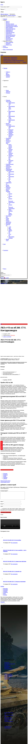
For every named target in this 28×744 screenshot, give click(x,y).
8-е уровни (10, 193)
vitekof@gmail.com (19, 60)
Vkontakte (5, 62)
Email (2, 504)
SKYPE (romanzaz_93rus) (9, 60)
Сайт (2, 506)
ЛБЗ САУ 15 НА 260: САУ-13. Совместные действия (14, 561)
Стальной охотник (10, 32)
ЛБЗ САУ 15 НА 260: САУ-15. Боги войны (12, 540)
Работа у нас (9, 44)
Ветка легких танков (10, 146)
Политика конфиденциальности (9, 663)
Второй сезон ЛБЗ (8, 124)
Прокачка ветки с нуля (11, 25)
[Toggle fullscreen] (3, 603)
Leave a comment (7, 336)
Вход (2, 11)
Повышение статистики (9, 170)
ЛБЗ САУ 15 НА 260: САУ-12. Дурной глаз (12, 571)
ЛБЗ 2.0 (7, 22)
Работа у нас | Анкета (8, 73)
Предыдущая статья (5, 480)
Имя (2, 501)
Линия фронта (9, 31)
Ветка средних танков (11, 149)
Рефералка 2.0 (9, 30)
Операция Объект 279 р (11, 136)
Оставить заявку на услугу (7, 469)
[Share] (2, 603)
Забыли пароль (4, 14)
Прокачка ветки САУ (11, 162)
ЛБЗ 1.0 (7, 21)
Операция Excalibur (11, 130)
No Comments (14, 542)
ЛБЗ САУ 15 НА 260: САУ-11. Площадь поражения (14, 581)
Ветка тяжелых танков (11, 153)
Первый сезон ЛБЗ (8, 101)
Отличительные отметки (12, 26)
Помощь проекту (8, 76)
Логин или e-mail (5, 7)
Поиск (19, 16)
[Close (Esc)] (1, 603)
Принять (3, 602)
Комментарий (4, 490)
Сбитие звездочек (10, 36)
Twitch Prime (9, 33)
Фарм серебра (9, 27)
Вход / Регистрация (8, 49)
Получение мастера (10, 28)
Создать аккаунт (12, 15)
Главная (5, 19)
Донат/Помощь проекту (8, 677)
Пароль (3, 9)
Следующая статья (5, 482)
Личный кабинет (8, 668)
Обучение (8, 37)
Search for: (3, 16)
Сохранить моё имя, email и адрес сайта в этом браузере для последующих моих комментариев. (13, 509)
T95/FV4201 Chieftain (11, 237)
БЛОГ (4, 46)
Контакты (8, 43)
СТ (6, 283)
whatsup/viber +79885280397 (10, 59)
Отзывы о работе (8, 675)
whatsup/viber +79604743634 (10, 57)
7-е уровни (10, 195)
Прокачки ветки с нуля (8, 142)
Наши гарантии (9, 42)
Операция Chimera (11, 133)
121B (10, 227)
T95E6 (10, 229)
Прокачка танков (10, 24)
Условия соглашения (7, 665)
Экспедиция (7, 727)
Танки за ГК (8, 40)
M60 (10, 228)
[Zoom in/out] (4, 603)
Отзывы (8, 92)
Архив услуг (7, 240)
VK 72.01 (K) (10, 234)
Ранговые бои (9, 38)
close (2, 4)
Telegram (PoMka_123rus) (14, 62)
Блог (4, 244)
